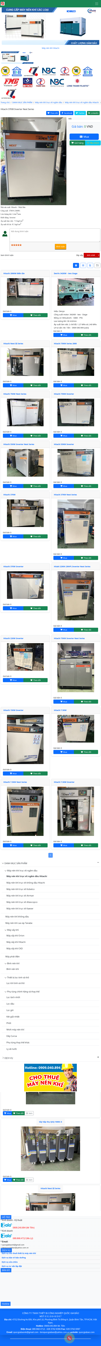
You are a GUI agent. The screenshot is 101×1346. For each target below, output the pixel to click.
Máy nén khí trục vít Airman (20, 895)
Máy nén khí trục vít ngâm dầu (22, 870)
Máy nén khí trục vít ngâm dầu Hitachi (26, 876)
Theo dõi (37, 315)
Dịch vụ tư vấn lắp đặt (12, 1266)
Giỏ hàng (79, 142)
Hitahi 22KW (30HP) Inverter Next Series (72, 566)
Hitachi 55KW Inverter (64, 444)
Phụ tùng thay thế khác (18, 1042)
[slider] (16, 245)
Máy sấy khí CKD (14, 948)
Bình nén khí (13, 963)
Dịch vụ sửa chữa (9, 1262)
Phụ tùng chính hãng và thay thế (23, 991)
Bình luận (60, 246)
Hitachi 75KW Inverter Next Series (69, 638)
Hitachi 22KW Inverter (13, 638)
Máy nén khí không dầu (17, 916)
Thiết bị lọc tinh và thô (18, 977)
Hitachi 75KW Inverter (64, 394)
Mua (86, 136)
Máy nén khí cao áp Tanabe (18, 923)
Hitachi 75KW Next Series (14, 394)
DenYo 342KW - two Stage (65, 273)
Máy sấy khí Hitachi (16, 942)
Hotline (5, 1303)
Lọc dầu (10, 1003)
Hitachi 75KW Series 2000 (65, 343)
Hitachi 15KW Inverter (13, 710)
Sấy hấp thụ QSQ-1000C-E (50, 1110)
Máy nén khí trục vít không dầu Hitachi (25, 882)
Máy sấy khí (13, 929)
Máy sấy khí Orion (15, 935)
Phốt (8, 1023)
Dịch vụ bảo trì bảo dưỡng (14, 1257)
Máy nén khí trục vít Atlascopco (21, 902)
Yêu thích (94, 142)
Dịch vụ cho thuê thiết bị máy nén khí (19, 1253)
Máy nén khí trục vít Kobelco (20, 889)
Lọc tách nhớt (13, 997)
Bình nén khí (12, 969)
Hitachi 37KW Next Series (65, 494)
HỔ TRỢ (6, 1217)
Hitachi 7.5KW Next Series (15, 782)
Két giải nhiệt (12, 1016)
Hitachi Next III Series (13, 343)
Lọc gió (10, 1010)
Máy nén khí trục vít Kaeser (19, 908)
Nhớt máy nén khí (15, 1029)
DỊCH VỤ (8, 1058)
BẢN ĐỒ (6, 1270)
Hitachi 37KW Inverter (13, 566)
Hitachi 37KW (9, 494)
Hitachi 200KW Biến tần (14, 273)
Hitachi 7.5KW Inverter (64, 782)
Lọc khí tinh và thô (15, 983)
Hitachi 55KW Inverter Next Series (18, 444)
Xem (30, 1101)
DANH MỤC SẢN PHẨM (15, 863)
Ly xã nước (11, 1049)
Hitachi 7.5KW (60, 710)
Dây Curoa (11, 1036)
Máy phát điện (12, 956)
